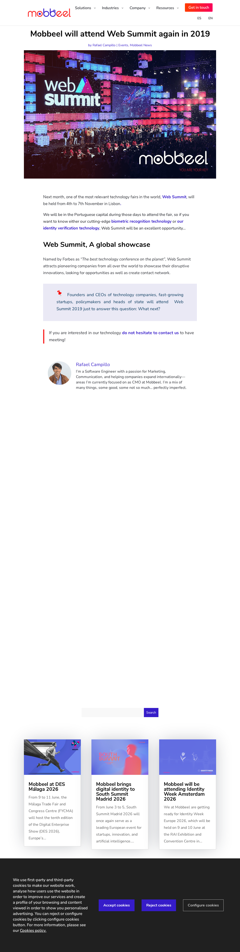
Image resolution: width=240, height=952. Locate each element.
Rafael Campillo (104, 45)
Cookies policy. (33, 930)
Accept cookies (116, 905)
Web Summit (174, 197)
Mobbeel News (141, 45)
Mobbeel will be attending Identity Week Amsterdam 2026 (184, 791)
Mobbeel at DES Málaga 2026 (47, 786)
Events (123, 45)
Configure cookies (203, 905)
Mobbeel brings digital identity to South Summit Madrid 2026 (115, 791)
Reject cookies (158, 905)
